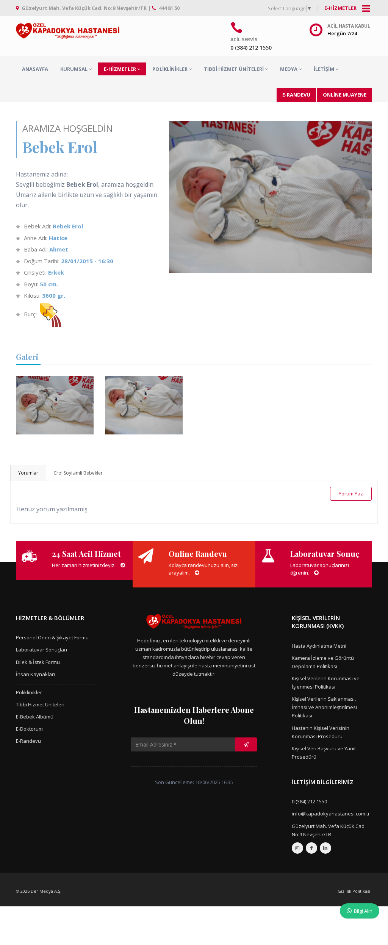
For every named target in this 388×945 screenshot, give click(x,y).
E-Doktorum (29, 728)
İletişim (324, 69)
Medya (288, 69)
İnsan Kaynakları (35, 674)
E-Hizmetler (340, 8)
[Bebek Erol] (53, 377)
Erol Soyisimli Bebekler (78, 473)
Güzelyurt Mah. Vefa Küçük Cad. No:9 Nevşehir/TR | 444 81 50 (100, 8)
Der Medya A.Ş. (46, 891)
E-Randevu (28, 740)
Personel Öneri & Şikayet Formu (52, 637)
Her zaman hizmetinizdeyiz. (84, 565)
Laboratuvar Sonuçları (41, 649)
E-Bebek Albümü (34, 716)
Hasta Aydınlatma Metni (319, 645)
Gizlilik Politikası (354, 891)
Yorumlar (28, 473)
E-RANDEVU (296, 94)
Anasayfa (35, 69)
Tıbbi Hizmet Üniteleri (234, 69)
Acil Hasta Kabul (348, 26)
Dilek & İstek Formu (38, 662)
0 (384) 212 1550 (309, 801)
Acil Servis (243, 39)
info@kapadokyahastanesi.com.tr (331, 813)
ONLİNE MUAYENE (344, 94)
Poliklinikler (170, 69)
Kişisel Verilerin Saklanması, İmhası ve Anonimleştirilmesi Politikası (324, 707)
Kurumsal (74, 69)
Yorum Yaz (351, 493)
